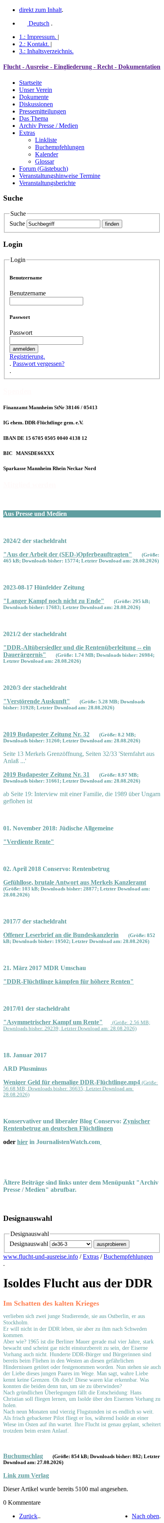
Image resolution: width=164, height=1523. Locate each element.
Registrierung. (27, 356)
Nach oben (145, 1516)
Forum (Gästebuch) (43, 168)
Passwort (21, 332)
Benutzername (28, 293)
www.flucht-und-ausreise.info (40, 1256)
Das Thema (33, 118)
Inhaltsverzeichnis (46, 51)
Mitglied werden (29, 484)
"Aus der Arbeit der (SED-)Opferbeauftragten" (67, 554)
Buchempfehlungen (59, 147)
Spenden (17, 391)
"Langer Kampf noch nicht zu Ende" (53, 600)
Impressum (37, 36)
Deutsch (38, 23)
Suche (17, 223)
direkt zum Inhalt (40, 9)
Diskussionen (36, 104)
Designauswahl (29, 1243)
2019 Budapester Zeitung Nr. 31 (46, 774)
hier (22, 1141)
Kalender (46, 154)
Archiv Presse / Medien (48, 125)
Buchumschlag (23, 1456)
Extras (27, 132)
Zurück (28, 1516)
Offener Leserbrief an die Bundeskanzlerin (61, 934)
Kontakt (34, 44)
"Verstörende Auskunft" (36, 701)
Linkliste (46, 140)
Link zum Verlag (26, 1475)
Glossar (44, 161)
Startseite (30, 82)
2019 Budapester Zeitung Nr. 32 (46, 734)
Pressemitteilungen (42, 111)
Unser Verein (35, 89)
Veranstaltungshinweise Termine (59, 175)
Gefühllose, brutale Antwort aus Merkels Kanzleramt (74, 882)
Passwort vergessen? (38, 363)
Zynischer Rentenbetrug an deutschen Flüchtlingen (76, 1125)
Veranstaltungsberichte (47, 183)
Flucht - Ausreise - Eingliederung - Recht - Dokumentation (81, 66)
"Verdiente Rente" (28, 841)
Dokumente (34, 97)
